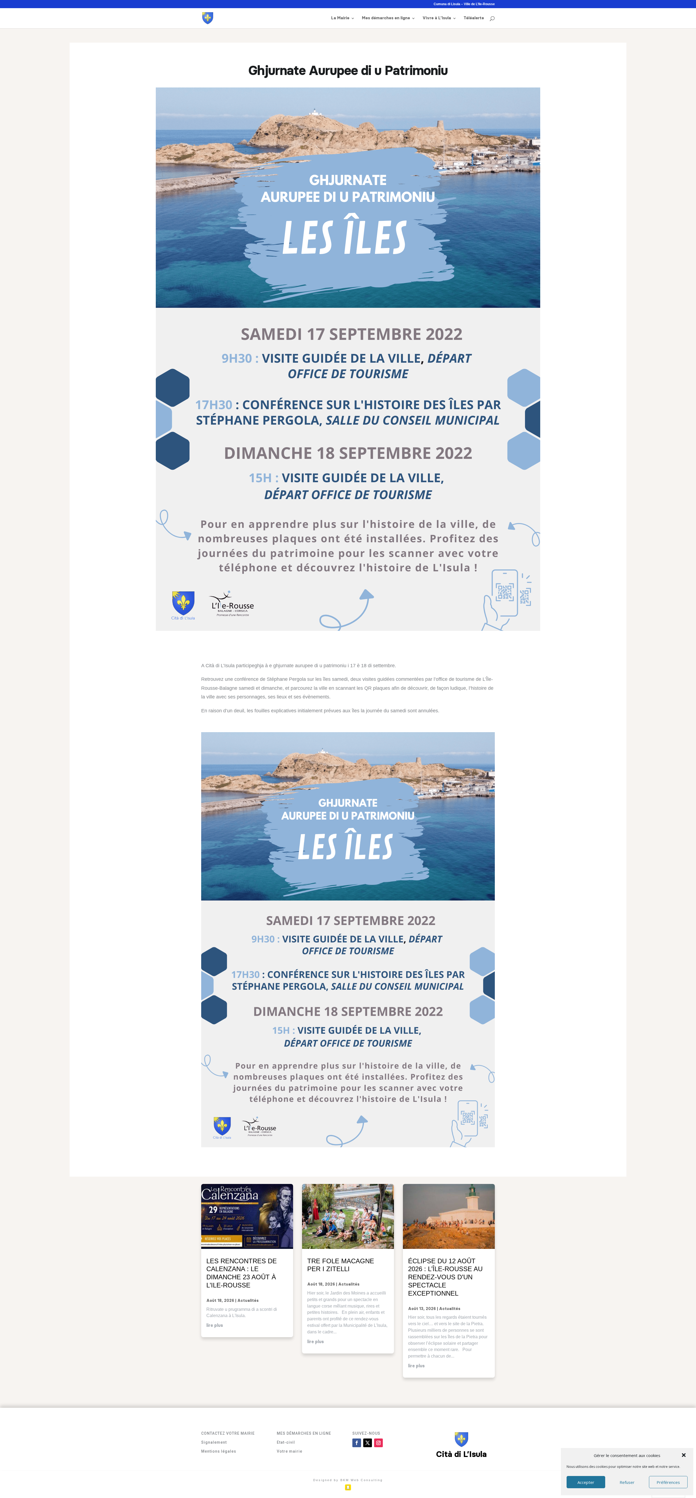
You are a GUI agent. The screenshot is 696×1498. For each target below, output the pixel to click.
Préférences (668, 1482)
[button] (684, 1455)
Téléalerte (474, 18)
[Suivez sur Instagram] (378, 1443)
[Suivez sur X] (367, 1443)
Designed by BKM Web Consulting (348, 1480)
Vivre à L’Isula (436, 18)
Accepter (585, 1482)
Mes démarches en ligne (386, 18)
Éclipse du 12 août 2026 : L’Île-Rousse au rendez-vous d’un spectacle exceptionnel (445, 1277)
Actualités (248, 1301)
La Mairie (340, 18)
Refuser (627, 1482)
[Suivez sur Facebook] (356, 1443)
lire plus (214, 1325)
